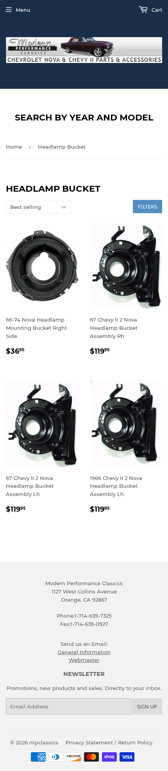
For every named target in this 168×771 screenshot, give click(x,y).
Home (14, 147)
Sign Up (147, 707)
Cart (156, 10)
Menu (23, 10)
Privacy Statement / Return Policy (109, 742)
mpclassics (43, 742)
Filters (147, 207)
